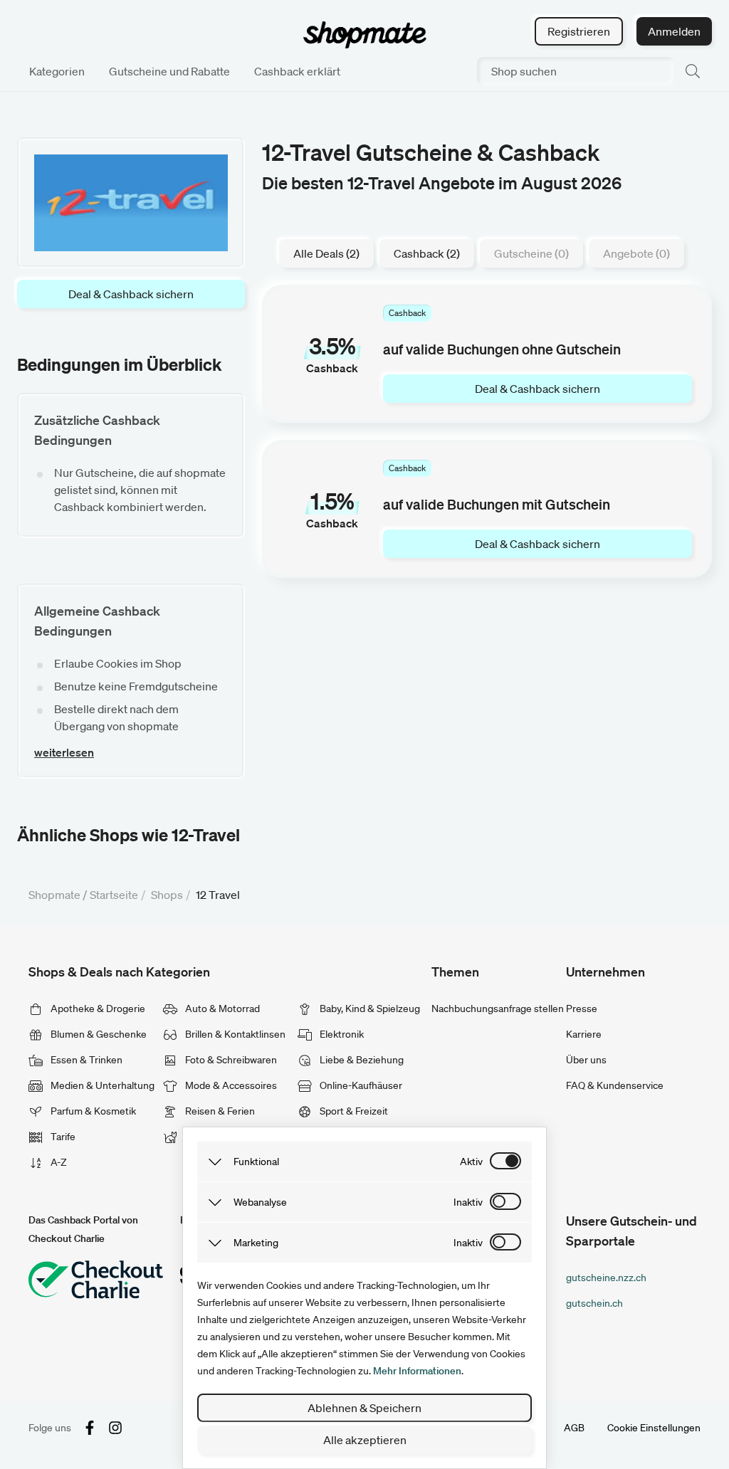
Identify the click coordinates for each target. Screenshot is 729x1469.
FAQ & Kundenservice (615, 1085)
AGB (574, 1427)
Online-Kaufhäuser (360, 1085)
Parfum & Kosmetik (92, 1111)
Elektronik (341, 1034)
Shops (167, 895)
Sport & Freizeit (353, 1111)
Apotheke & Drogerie (96, 1008)
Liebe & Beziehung (361, 1059)
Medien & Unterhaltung (101, 1085)
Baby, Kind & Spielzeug (369, 1008)
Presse (581, 1008)
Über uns (586, 1059)
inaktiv (468, 1202)
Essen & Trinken (85, 1059)
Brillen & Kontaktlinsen (234, 1034)
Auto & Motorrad (221, 1008)
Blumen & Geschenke (97, 1034)
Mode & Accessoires (230, 1085)
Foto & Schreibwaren (230, 1059)
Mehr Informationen (417, 1370)
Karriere (584, 1034)
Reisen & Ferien (219, 1111)
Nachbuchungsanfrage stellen (497, 1008)
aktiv (471, 1161)
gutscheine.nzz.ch (606, 1277)
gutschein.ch (594, 1303)
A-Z (57, 1162)
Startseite (114, 895)
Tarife (61, 1136)
